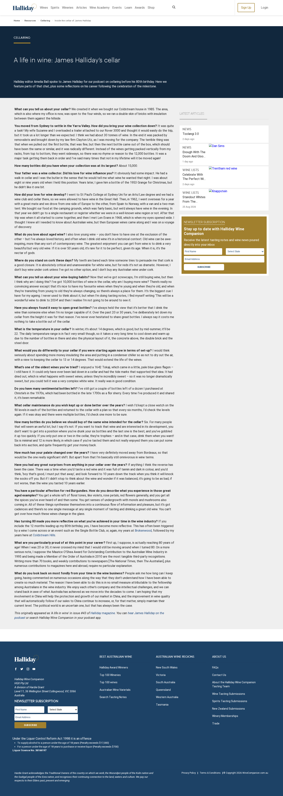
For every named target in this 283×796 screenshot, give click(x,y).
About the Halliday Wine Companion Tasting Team (234, 684)
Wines (44, 7)
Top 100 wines (108, 682)
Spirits (55, 7)
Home (17, 20)
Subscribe (203, 267)
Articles (81, 7)
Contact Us (219, 675)
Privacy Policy (189, 773)
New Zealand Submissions (228, 708)
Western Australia (167, 697)
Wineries (67, 7)
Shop (151, 7)
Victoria (161, 675)
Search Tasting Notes (113, 697)
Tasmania (162, 704)
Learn (128, 7)
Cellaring (45, 20)
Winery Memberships (225, 715)
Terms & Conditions (210, 773)
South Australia (165, 682)
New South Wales (167, 667)
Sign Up (246, 7)
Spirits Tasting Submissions (229, 701)
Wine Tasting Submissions (228, 693)
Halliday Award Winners (114, 667)
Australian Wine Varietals (115, 689)
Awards (140, 7)
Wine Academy (100, 7)
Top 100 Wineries (110, 675)
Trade (215, 723)
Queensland (163, 689)
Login (264, 7)
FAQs (215, 667)
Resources (30, 20)
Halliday (25, 8)
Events (117, 7)
